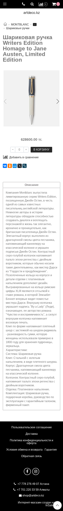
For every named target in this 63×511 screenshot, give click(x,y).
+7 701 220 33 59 (28, 489)
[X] (20, 166)
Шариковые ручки (17, 28)
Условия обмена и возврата (24, 449)
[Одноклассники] (10, 166)
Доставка (32, 433)
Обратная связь (31, 456)
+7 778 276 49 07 (29, 483)
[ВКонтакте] (5, 166)
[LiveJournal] (24, 166)
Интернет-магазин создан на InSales (36, 504)
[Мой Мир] (15, 166)
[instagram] (35, 471)
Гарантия (51, 449)
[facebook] (27, 471)
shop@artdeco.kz (33, 495)
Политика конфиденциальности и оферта (31, 442)
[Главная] (5, 24)
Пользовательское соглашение (31, 427)
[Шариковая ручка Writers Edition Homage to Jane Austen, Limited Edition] (31, 98)
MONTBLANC (20, 24)
